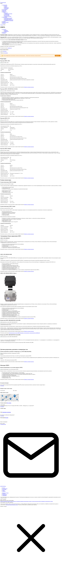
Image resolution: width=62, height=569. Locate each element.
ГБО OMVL (4, 29)
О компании (4, 495)
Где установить (4, 488)
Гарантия (3, 491)
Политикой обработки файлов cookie (12, 504)
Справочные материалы (6, 412)
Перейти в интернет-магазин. (29, 116)
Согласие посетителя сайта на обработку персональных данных (42, 501)
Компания (6, 30)
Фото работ (4, 489)
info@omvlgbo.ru (3, 486)
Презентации (6, 31)
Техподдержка (4, 494)
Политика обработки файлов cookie (6, 501)
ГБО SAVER (4, 32)
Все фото (6, 417)
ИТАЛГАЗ (4, 51)
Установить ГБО (3, 2)
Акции (3, 490)
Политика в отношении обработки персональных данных (21, 501)
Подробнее (58, 55)
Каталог (3, 487)
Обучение (4, 493)
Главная (1, 24)
